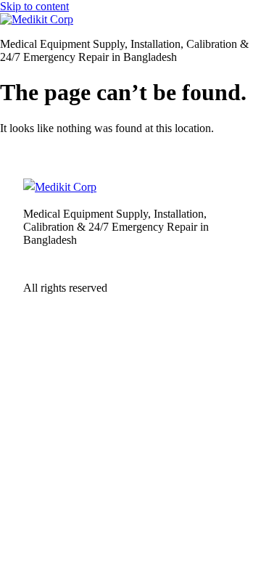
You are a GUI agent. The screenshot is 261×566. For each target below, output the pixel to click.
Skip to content (34, 6)
